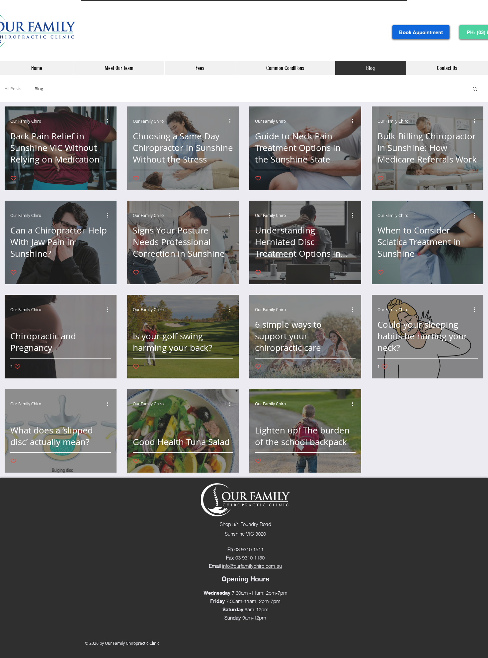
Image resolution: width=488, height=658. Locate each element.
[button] (475, 89)
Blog (39, 89)
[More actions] (110, 121)
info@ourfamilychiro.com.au (252, 566)
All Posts (13, 89)
